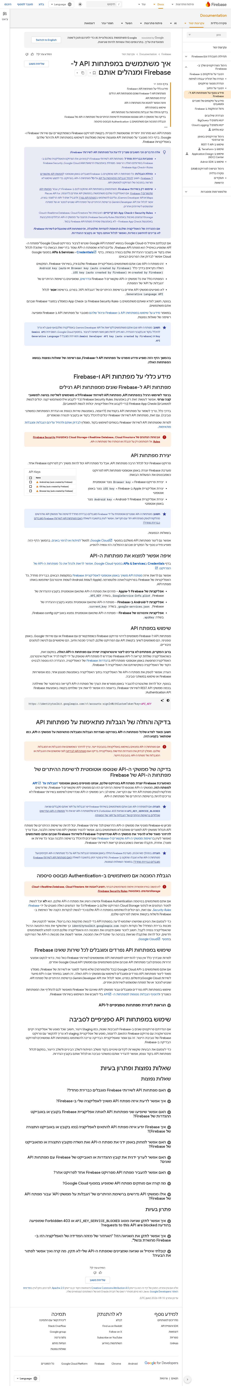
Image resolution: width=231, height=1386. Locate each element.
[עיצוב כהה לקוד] (168, 700)
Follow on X (115, 1331)
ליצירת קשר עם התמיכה (52, 1320)
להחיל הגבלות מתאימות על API (116, 178)
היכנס (7, 4)
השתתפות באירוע (112, 1343)
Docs (161, 4)
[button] (209, 56)
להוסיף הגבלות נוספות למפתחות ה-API (132, 994)
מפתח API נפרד (87, 197)
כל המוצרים (47, 1363)
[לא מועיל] (27, 54)
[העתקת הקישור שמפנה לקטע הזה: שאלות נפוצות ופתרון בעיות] (96, 1069)
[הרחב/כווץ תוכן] (155, 84)
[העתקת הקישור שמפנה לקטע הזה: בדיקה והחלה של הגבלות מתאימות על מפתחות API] (32, 723)
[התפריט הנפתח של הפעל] (121, 23)
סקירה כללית (219, 23)
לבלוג (119, 1320)
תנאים (174, 1378)
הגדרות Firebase (97, 661)
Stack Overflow (57, 1326)
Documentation (213, 15)
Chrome (116, 1363)
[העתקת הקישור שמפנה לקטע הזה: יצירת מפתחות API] (127, 456)
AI (175, 23)
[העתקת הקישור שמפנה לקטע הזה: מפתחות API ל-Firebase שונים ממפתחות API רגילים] (55, 387)
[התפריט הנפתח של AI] (169, 23)
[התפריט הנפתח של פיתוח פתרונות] (171, 4)
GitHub (174, 1343)
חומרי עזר (107, 23)
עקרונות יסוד (196, 23)
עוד (143, 4)
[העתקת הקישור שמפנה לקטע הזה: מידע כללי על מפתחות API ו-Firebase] (69, 377)
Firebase (166, 54)
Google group (58, 1331)
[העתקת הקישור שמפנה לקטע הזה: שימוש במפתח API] (127, 628)
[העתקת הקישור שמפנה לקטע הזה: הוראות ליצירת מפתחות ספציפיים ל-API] (95, 1005)
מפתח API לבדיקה (76, 751)
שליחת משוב (36, 63)
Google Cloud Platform (74, 1363)
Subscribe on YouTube (109, 1337)
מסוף (154, 939)
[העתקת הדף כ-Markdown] (83, 73)
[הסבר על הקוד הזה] (162, 700)
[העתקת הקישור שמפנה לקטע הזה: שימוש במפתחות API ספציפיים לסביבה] (65, 1020)
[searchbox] (207, 35)
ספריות (174, 1337)
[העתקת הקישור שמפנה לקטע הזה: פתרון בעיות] (141, 1210)
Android (133, 1363)
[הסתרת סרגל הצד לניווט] (187, 1379)
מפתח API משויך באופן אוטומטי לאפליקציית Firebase (107, 575)
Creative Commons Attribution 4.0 (110, 1287)
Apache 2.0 (58, 1287)
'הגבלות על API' (45, 783)
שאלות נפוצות (58, 1349)
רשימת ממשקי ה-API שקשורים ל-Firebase (125, 838)
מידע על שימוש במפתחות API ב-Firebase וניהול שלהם (124, 313)
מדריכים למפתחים (168, 1320)
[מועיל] (32, 54)
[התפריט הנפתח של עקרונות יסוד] (184, 23)
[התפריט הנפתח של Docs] (153, 4)
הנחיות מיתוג (59, 1343)
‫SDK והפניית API (169, 1326)
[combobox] (104, 4)
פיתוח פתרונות (185, 4)
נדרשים (85, 279)
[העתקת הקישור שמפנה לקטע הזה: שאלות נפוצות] (137, 1079)
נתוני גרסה (60, 1337)
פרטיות (164, 1378)
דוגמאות (89, 23)
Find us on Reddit (112, 1326)
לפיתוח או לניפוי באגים (66, 540)
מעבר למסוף (25, 4)
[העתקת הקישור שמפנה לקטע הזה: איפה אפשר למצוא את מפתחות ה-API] (86, 556)
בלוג (41, 4)
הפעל (128, 23)
